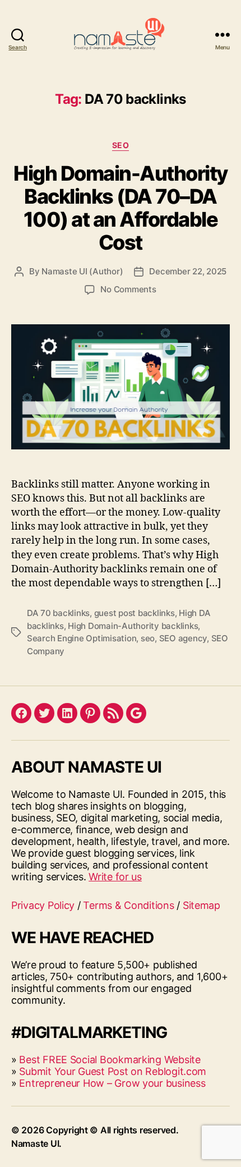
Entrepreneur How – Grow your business (112, 1083)
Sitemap (201, 905)
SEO (120, 145)
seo (148, 638)
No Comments (128, 289)
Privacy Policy (43, 905)
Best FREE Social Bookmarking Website (109, 1059)
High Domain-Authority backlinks (133, 626)
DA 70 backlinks (58, 613)
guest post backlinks (134, 613)
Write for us (115, 877)
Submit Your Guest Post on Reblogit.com (112, 1071)
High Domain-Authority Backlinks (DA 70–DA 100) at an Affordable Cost (120, 208)
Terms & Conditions (128, 905)
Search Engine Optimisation (81, 638)
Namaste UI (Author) (82, 271)
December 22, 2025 (187, 271)
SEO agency (183, 638)
